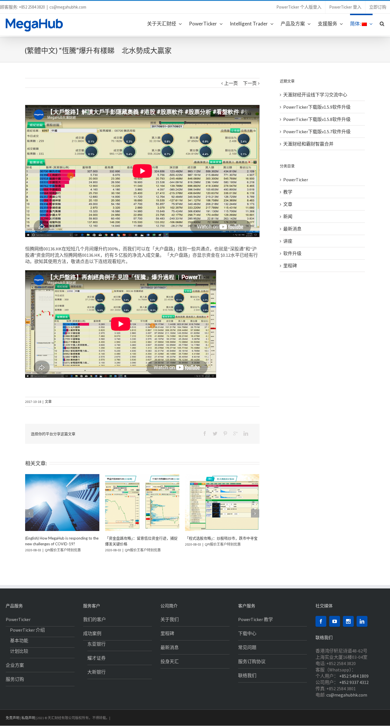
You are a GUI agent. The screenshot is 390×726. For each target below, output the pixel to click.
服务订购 (15, 679)
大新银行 (96, 672)
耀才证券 (96, 658)
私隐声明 (28, 718)
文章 (48, 401)
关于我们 (169, 619)
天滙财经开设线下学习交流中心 (315, 95)
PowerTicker (295, 179)
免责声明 (12, 718)
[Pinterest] (225, 433)
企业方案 (15, 665)
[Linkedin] (246, 433)
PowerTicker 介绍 (27, 630)
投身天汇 (169, 661)
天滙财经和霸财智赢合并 (308, 144)
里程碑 (290, 265)
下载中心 (247, 633)
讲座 (287, 241)
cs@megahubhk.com (67, 7)
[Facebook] (204, 433)
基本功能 (19, 640)
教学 (287, 192)
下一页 (250, 83)
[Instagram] (348, 621)
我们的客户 (94, 619)
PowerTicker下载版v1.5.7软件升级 (317, 131)
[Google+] (235, 433)
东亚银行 (96, 644)
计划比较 (19, 651)
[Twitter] (215, 433)
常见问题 (247, 647)
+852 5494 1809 (354, 676)
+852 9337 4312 (354, 682)
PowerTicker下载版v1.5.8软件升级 (317, 119)
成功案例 (92, 633)
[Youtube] (334, 621)
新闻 (287, 216)
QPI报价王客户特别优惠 (125, 538)
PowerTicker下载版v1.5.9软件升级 (317, 107)
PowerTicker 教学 (255, 619)
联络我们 (247, 675)
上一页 (231, 83)
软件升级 (292, 253)
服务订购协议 (252, 661)
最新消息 (292, 229)
